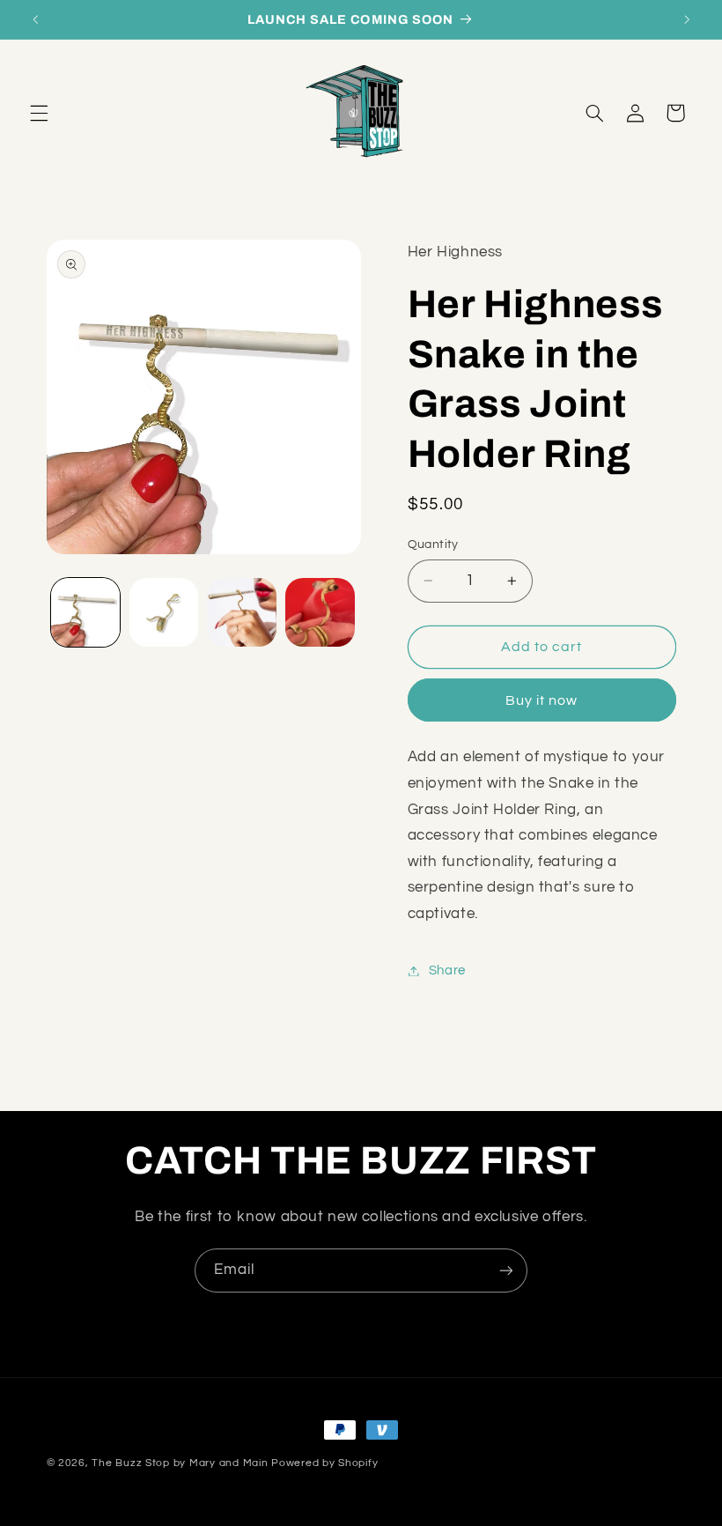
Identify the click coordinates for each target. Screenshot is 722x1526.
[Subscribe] (506, 1270)
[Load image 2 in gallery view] (163, 612)
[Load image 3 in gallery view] (241, 612)
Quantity (433, 544)
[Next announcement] (686, 19)
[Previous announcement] (35, 19)
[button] (38, 113)
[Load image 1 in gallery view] (85, 612)
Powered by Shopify (324, 1463)
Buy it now (541, 700)
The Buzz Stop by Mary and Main (180, 1463)
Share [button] (447, 970)
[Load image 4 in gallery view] (319, 612)
